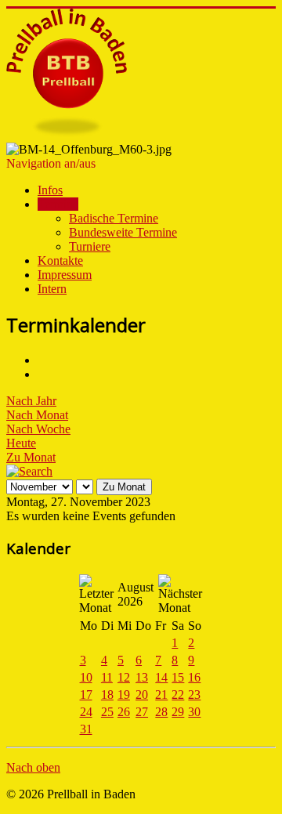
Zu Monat (31, 457)
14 (161, 677)
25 (107, 711)
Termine (58, 204)
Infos (50, 190)
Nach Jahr (31, 400)
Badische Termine (113, 218)
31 (86, 729)
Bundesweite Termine (123, 232)
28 (161, 711)
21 (161, 694)
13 (142, 677)
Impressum (65, 274)
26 (124, 711)
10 (86, 677)
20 (142, 694)
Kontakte (60, 260)
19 (124, 694)
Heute (21, 443)
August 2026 (136, 594)
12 (124, 677)
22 (178, 694)
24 (86, 711)
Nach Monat (37, 414)
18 (107, 694)
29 (178, 711)
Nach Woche (38, 429)
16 (194, 677)
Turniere (89, 246)
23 (194, 694)
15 (178, 677)
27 (142, 711)
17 (86, 694)
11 (107, 677)
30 (194, 711)
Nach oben (33, 767)
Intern (52, 288)
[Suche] (29, 471)
